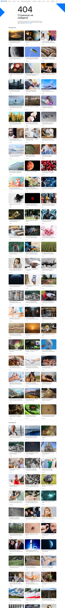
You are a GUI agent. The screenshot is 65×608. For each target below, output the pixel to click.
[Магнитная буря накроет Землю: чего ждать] (32, 330)
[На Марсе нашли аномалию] (32, 168)
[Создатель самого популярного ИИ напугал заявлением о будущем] (16, 477)
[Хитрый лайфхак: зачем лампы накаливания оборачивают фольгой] (48, 119)
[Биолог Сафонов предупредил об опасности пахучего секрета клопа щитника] (16, 265)
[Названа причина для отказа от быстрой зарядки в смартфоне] (32, 525)
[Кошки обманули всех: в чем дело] (48, 70)
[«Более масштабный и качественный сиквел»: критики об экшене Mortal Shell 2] (32, 314)
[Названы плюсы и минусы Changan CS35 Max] (16, 460)
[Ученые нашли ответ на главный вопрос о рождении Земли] (16, 282)
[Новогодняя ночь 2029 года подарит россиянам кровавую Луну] (32, 200)
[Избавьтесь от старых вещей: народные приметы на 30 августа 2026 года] (48, 314)
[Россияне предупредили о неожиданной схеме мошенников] (16, 184)
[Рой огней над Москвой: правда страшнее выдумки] (32, 579)
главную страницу (28, 23)
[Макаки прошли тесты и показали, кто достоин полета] (16, 249)
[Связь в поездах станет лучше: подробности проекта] (32, 395)
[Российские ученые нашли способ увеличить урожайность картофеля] (48, 249)
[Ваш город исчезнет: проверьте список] (32, 38)
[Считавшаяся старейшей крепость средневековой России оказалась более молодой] (48, 282)
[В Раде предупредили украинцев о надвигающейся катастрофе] (32, 54)
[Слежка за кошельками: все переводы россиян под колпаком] (32, 493)
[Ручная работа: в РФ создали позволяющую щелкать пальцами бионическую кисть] (32, 363)
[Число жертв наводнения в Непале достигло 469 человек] (32, 298)
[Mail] (1, 1)
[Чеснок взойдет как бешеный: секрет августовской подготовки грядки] (32, 119)
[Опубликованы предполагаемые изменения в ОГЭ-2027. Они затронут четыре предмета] (48, 298)
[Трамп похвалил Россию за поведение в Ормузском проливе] (16, 525)
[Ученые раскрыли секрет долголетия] (16, 595)
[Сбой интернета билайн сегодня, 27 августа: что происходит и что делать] (48, 444)
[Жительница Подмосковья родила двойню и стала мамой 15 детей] (48, 135)
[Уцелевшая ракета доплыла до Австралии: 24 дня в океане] (32, 563)
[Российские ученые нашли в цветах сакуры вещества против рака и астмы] (48, 233)
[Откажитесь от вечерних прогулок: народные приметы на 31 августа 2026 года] (32, 379)
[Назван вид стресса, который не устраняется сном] (32, 135)
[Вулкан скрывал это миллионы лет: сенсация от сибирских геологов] (16, 168)
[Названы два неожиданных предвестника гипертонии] (32, 86)
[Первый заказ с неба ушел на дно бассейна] (48, 509)
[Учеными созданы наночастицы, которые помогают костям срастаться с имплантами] (16, 428)
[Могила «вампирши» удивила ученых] (32, 217)
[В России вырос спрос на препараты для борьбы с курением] (48, 152)
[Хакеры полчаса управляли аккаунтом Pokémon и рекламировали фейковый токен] (48, 395)
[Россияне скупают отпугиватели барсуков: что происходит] (16, 493)
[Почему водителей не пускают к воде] (48, 330)
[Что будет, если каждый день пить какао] (16, 70)
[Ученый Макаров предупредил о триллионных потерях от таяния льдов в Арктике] (16, 103)
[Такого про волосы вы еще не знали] (16, 200)
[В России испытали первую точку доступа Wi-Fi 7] (32, 282)
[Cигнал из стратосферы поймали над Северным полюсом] (16, 152)
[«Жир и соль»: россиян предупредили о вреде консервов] (32, 152)
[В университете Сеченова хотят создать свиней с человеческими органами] (48, 54)
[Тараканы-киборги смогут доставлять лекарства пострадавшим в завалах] (48, 379)
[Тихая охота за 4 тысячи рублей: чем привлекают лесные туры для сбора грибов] (16, 542)
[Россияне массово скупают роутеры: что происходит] (16, 86)
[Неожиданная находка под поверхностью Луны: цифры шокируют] (32, 595)
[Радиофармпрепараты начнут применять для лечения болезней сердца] (16, 379)
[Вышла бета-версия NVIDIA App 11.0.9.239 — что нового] (32, 347)
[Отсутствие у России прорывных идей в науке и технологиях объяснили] (48, 184)
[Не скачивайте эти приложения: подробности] (32, 265)
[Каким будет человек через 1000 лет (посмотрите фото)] (48, 217)
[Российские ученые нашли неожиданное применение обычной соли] (48, 103)
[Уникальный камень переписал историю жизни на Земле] (16, 38)
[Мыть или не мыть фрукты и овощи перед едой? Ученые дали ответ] (32, 184)
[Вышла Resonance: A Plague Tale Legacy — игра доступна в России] (16, 395)
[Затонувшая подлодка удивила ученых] (48, 563)
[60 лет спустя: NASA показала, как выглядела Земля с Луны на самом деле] (16, 54)
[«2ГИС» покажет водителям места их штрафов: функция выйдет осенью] (32, 460)
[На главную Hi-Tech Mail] (4, 1)
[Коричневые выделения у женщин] (16, 509)
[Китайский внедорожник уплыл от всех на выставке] (48, 493)
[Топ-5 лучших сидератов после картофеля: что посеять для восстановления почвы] (48, 428)
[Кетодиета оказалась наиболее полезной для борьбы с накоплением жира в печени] (48, 363)
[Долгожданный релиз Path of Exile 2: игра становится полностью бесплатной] (48, 460)
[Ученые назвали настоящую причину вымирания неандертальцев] (16, 217)
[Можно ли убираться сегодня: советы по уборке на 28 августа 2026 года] (48, 477)
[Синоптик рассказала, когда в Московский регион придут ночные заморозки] (32, 233)
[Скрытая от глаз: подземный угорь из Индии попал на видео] (16, 330)
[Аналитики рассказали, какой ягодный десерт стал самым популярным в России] (48, 168)
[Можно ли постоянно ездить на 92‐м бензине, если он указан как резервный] (48, 200)
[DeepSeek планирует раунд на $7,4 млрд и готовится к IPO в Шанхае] (32, 444)
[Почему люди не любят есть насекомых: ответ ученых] (32, 412)
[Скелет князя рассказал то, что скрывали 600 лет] (48, 579)
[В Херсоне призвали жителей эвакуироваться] (48, 542)
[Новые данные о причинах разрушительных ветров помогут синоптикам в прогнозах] (48, 347)
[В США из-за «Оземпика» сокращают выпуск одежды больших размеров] (48, 595)
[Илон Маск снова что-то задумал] (32, 103)
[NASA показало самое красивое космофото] (16, 347)
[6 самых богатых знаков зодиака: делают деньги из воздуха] (16, 563)
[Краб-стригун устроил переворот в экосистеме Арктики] (32, 509)
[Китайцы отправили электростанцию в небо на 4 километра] (48, 86)
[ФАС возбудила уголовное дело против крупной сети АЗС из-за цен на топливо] (16, 444)
